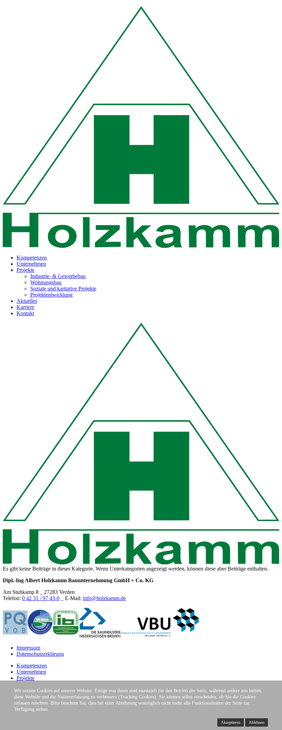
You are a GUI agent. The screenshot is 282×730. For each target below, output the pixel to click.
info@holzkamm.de (104, 598)
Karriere (25, 307)
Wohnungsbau (46, 282)
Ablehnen (256, 722)
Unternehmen (31, 264)
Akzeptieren (230, 722)
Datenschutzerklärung (40, 654)
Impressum (28, 648)
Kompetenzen (32, 258)
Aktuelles (27, 301)
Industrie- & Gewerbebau (58, 276)
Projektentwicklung (51, 295)
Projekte (25, 270)
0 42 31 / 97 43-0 (40, 598)
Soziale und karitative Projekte (63, 288)
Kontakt (25, 313)
